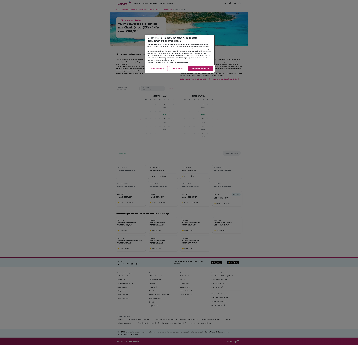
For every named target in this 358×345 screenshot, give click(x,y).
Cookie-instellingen (157, 68)
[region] (180, 54)
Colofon (171, 62)
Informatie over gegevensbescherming (157, 62)
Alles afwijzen (178, 68)
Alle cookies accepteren (200, 68)
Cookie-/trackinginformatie (181, 62)
